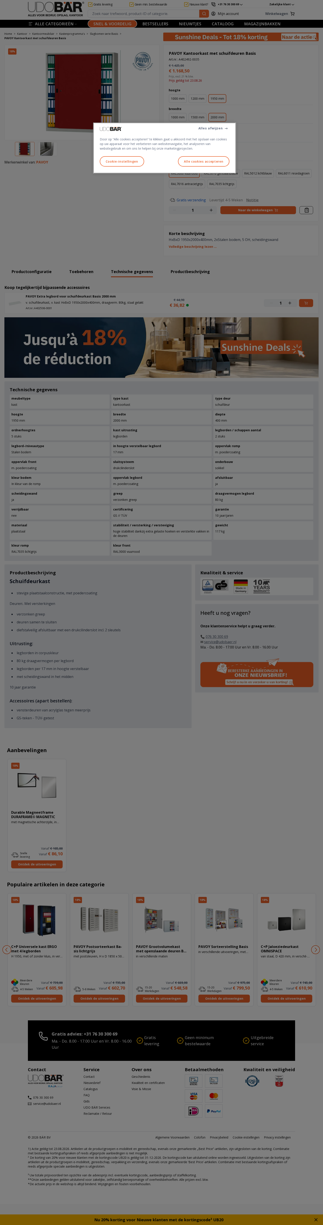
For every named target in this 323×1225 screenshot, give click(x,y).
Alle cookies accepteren (203, 161)
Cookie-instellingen (122, 161)
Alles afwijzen (210, 128)
